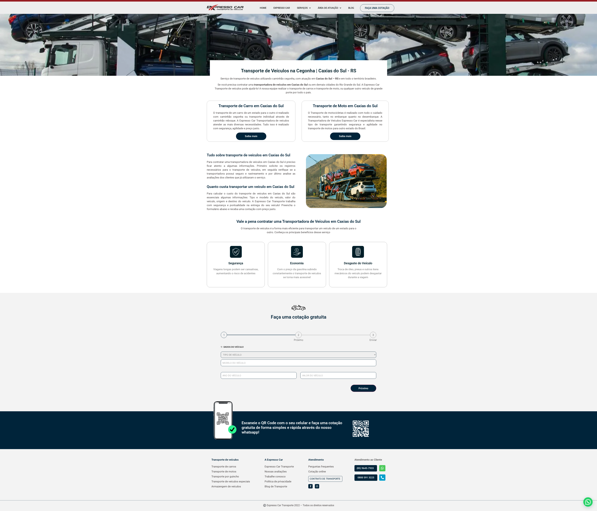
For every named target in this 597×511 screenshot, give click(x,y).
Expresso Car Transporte (279, 466)
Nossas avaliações (276, 471)
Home (263, 8)
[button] (588, 502)
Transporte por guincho (225, 476)
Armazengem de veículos (226, 486)
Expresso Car (281, 8)
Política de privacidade (278, 481)
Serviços (302, 8)
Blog (351, 8)
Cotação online (317, 471)
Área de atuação (328, 8)
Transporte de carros (223, 466)
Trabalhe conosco (275, 476)
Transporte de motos (223, 471)
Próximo (363, 388)
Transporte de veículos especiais (230, 481)
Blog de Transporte (276, 486)
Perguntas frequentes (321, 466)
